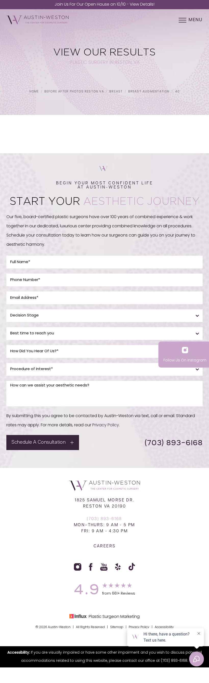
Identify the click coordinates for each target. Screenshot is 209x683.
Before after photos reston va (74, 91)
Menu (196, 20)
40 (177, 91)
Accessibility (164, 627)
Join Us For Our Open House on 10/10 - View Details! (104, 5)
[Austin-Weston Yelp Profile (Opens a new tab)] (118, 566)
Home (34, 91)
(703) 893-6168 (174, 442)
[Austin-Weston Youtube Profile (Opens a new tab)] (104, 566)
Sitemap (116, 627)
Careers (105, 546)
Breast (116, 91)
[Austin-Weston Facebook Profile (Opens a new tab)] (91, 566)
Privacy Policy (105, 425)
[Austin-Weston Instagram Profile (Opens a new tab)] (77, 566)
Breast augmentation (149, 91)
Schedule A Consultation (38, 442)
